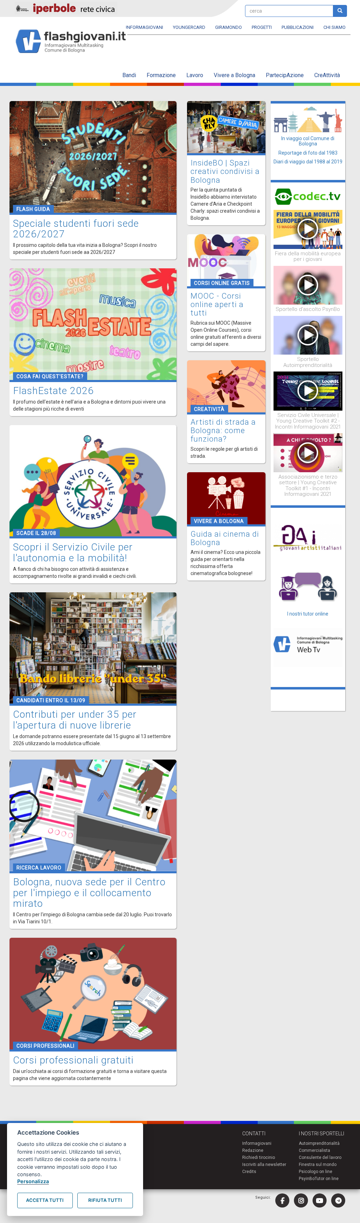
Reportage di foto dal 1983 (308, 153)
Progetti (262, 27)
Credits (249, 1171)
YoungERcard (189, 27)
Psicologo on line (315, 1171)
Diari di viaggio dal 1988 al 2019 (308, 161)
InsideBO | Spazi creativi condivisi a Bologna (225, 171)
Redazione (252, 1150)
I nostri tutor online (307, 614)
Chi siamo (334, 27)
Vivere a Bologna (234, 75)
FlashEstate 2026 (53, 391)
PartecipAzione (285, 75)
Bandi (129, 75)
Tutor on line (327, 1178)
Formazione (161, 75)
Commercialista (314, 1150)
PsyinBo (307, 1178)
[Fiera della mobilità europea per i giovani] (308, 229)
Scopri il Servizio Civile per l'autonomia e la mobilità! (73, 552)
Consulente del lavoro (320, 1157)
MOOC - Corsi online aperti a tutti (217, 304)
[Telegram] (338, 1200)
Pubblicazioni (298, 27)
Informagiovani (144, 27)
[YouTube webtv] (320, 1200)
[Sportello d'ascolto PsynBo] (308, 285)
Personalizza (33, 1181)
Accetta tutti (45, 1200)
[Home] (74, 42)
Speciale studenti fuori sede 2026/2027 (76, 229)
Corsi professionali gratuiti (73, 1060)
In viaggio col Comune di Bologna (307, 141)
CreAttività (327, 75)
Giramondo (228, 27)
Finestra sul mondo (317, 1164)
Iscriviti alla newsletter (264, 1164)
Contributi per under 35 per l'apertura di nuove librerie (75, 720)
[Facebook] (282, 1200)
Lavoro (194, 75)
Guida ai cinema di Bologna (225, 538)
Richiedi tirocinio (258, 1157)
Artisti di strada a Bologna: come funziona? (223, 430)
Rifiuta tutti (105, 1200)
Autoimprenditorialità (319, 1143)
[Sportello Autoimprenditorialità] (308, 335)
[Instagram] (301, 1200)
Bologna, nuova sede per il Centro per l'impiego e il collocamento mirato (89, 893)
